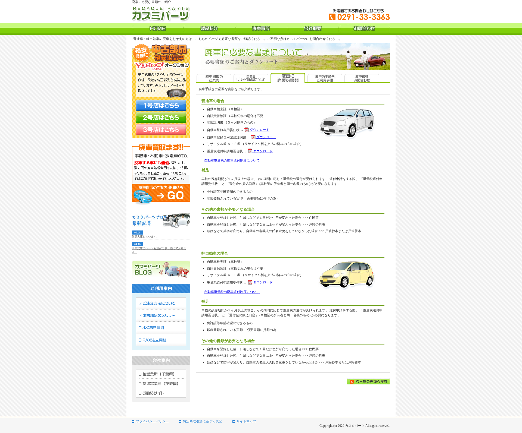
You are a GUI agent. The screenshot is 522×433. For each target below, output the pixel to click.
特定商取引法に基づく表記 (202, 421)
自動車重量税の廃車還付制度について (232, 160)
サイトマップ (246, 421)
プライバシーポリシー (152, 421)
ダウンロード (259, 130)
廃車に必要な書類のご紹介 (151, 2)
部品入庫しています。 (145, 236)
